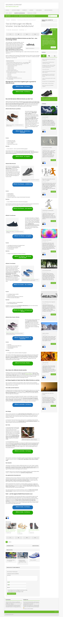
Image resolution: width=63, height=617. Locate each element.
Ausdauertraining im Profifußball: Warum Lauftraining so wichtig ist (22, 561)
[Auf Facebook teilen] (10, 34)
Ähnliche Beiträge (10, 79)
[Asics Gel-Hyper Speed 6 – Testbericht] (11, 557)
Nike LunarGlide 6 (33, 560)
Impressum (56, 611)
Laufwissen (31, 10)
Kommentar (9, 575)
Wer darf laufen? (45, 117)
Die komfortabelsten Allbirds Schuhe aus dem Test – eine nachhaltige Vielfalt (18, 62)
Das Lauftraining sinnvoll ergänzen (48, 301)
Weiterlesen (53, 47)
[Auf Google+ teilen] (35, 34)
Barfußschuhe (22, 29)
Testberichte (24, 10)
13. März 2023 (9, 29)
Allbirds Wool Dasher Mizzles (12, 69)
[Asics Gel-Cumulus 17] (46, 34)
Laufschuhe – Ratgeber (16, 10)
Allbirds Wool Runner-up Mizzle (12, 65)
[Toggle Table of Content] (29, 61)
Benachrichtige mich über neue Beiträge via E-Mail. (15, 591)
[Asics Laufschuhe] (49, 93)
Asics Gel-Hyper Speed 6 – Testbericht (11, 561)
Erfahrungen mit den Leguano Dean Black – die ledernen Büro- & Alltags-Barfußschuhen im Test (11, 530)
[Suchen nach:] (52, 15)
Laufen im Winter (45, 333)
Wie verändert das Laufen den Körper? (48, 394)
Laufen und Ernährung (48, 10)
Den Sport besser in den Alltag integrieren (48, 81)
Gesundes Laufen (15, 29)
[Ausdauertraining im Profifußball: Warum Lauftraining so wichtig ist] (22, 557)
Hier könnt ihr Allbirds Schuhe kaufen (12, 70)
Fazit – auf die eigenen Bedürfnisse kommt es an (14, 78)
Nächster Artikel (35, 545)
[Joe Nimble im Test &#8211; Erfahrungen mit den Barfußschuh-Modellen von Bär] (34, 526)
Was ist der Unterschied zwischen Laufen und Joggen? (48, 179)
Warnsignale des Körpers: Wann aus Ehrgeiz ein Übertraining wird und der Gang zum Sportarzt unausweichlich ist (48, 66)
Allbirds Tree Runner (11, 67)
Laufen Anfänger (39, 10)
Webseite (8, 587)
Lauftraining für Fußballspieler (47, 210)
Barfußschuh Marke (28, 373)
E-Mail (8, 584)
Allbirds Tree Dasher (11, 68)
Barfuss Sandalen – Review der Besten (48, 83)
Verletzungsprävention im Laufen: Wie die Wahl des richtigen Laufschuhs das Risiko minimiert (48, 75)
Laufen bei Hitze (45, 362)
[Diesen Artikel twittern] (18, 34)
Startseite (7, 10)
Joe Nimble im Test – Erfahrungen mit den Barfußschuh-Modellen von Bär (34, 530)
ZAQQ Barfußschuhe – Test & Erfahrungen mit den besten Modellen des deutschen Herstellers (21, 531)
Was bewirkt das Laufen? (47, 240)
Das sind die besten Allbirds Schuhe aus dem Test (14, 64)
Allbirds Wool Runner (11, 66)
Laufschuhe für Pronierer (47, 147)
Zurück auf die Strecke (45, 69)
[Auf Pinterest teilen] (27, 34)
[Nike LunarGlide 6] (34, 557)
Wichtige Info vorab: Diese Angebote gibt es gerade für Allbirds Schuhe (18, 63)
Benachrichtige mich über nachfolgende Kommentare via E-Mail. (17, 590)
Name (8, 582)
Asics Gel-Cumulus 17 (46, 37)
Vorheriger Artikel (10, 545)
